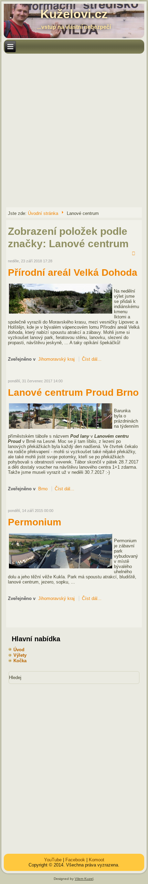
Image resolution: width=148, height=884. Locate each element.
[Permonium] (60, 567)
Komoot (96, 859)
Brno (42, 488)
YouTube (53, 859)
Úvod (18, 649)
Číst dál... (92, 359)
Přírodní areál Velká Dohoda (72, 272)
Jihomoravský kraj (56, 359)
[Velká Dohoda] (60, 313)
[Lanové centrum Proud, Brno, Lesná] (60, 428)
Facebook (75, 859)
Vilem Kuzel (84, 879)
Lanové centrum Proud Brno (73, 392)
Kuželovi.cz (74, 14)
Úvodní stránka (43, 213)
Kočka (20, 660)
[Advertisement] (74, 130)
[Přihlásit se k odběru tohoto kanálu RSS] (134, 254)
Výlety (20, 655)
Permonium (34, 522)
